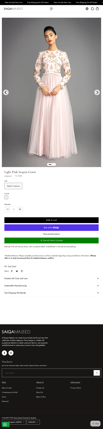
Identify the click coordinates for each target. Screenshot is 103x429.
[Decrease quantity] (7, 209)
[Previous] (6, 92)
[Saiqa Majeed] (19, 9)
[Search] (92, 9)
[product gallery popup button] (96, 24)
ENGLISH (31, 422)
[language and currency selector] (87, 9)
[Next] (97, 92)
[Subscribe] (96, 373)
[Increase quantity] (19, 209)
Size (5, 181)
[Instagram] (10, 352)
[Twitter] (17, 271)
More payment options (51, 234)
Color (6, 194)
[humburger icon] (51, 9)
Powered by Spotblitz (29, 418)
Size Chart (12, 266)
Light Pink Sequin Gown (20, 172)
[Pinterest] (22, 271)
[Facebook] (12, 271)
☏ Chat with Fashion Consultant (51, 240)
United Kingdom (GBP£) (12, 422)
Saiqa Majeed (18, 418)
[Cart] (97, 9)
